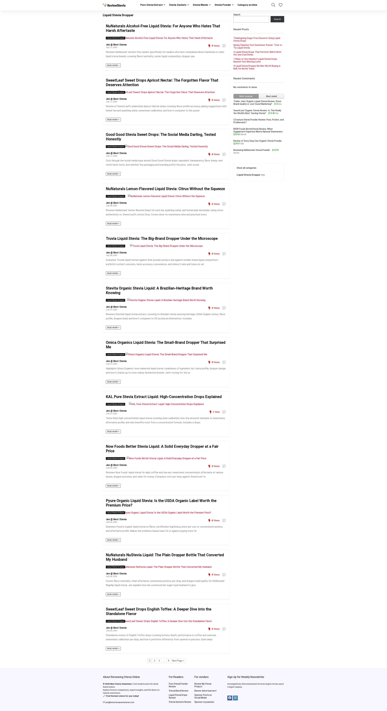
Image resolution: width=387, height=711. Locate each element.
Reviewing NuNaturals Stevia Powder (251, 150)
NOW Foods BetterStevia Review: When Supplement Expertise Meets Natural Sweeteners (258, 130)
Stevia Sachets (177, 4)
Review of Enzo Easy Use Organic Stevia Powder (257, 140)
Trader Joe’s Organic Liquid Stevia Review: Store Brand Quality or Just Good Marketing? (257, 102)
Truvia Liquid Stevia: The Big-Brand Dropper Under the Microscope (162, 238)
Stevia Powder (223, 4)
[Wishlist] (280, 5)
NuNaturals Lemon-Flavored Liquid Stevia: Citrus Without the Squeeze (165, 189)
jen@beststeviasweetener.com (120, 702)
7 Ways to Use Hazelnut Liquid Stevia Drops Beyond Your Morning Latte (255, 60)
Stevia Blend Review (178, 691)
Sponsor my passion (204, 702)
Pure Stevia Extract (151, 4)
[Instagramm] (235, 698)
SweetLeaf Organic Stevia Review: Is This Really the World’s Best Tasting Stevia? (257, 112)
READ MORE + (113, 65)
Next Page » (178, 660)
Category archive (247, 4)
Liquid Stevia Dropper (115, 38)
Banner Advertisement (205, 691)
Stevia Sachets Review (180, 702)
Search (236, 14)
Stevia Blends (200, 4)
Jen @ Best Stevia (116, 44)
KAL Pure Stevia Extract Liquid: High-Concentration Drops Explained (164, 397)
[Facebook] (229, 698)
